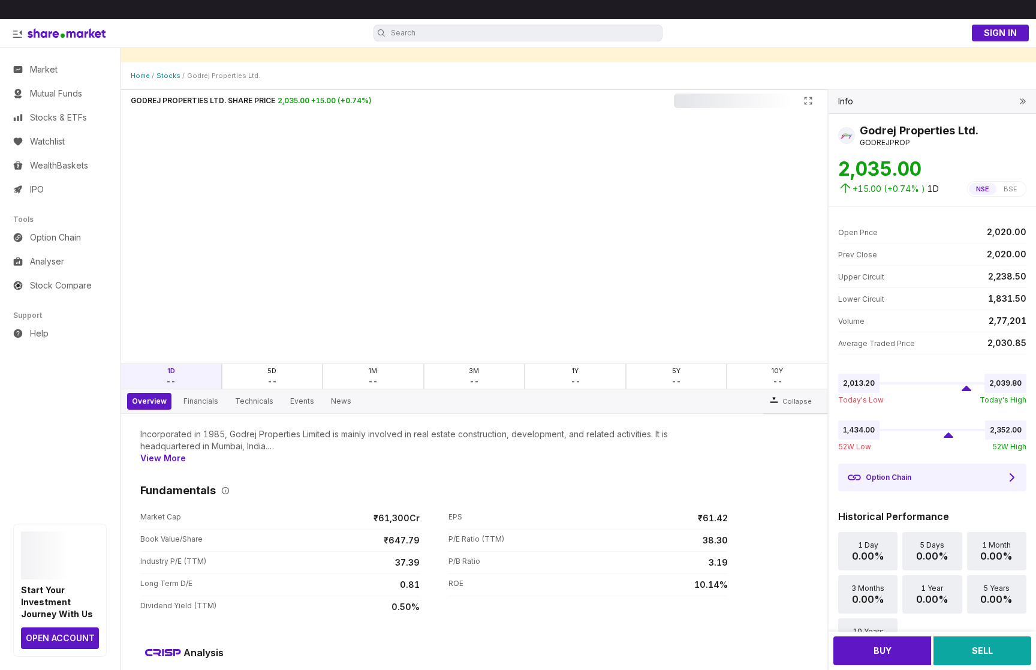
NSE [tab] (982, 189)
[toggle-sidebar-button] (17, 34)
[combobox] (525, 33)
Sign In (1000, 33)
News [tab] (341, 400)
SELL (982, 650)
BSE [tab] (1010, 189)
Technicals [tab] (254, 400)
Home (140, 75)
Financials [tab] (200, 400)
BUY (883, 650)
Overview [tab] (149, 400)
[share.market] (67, 33)
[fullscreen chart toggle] (808, 101)
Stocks (168, 75)
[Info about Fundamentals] (223, 490)
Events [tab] (302, 400)
